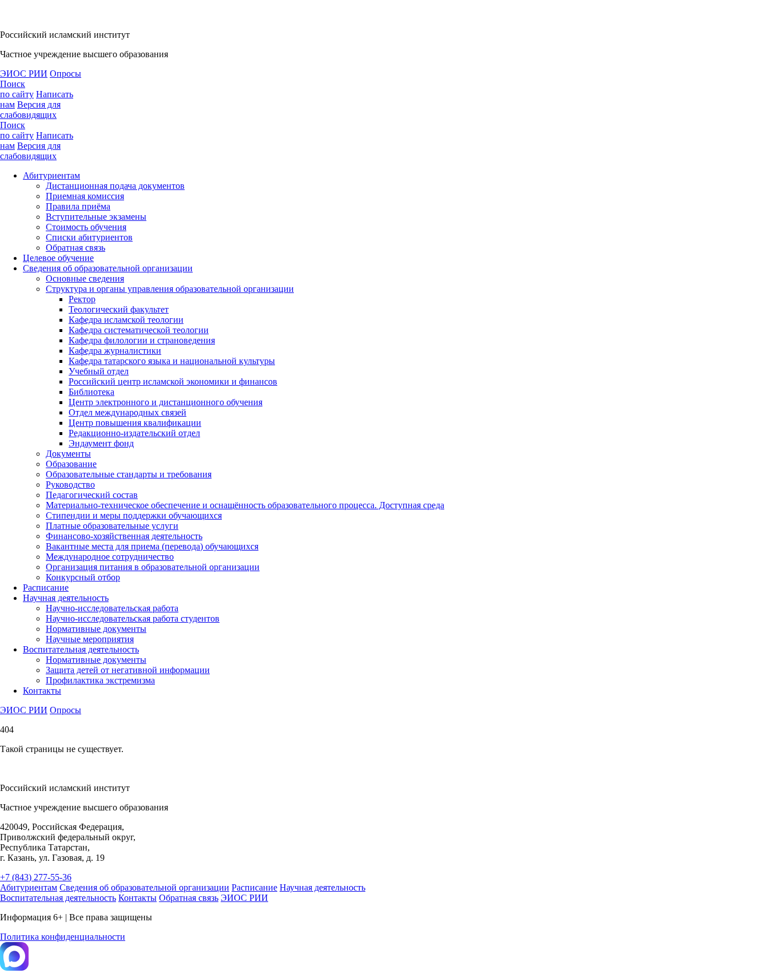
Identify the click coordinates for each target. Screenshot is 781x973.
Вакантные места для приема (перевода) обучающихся (152, 546)
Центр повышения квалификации (135, 423)
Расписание (46, 587)
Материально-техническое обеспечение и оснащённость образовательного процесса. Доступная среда (245, 505)
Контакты (42, 690)
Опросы (65, 73)
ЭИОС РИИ (23, 73)
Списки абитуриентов (89, 237)
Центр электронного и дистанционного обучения (165, 402)
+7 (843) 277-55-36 (35, 877)
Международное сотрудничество (110, 556)
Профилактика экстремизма (100, 680)
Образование (71, 464)
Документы (68, 453)
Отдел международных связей (127, 412)
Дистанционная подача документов (115, 186)
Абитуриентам (51, 175)
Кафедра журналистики (115, 350)
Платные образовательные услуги (112, 526)
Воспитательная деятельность (81, 649)
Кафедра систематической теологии (139, 330)
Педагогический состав (92, 495)
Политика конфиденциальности (62, 937)
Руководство (70, 484)
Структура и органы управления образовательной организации (170, 289)
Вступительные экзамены (96, 217)
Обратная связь (75, 247)
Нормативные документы (96, 629)
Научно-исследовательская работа (112, 608)
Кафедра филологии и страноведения (142, 340)
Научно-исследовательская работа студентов (133, 618)
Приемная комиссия (85, 196)
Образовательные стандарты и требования (129, 474)
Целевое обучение (58, 258)
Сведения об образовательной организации (108, 268)
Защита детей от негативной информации (128, 670)
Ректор (82, 299)
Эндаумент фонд (101, 443)
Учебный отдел (99, 371)
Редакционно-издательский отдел (134, 433)
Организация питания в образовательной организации (153, 567)
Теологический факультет (119, 309)
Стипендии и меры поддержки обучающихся (134, 515)
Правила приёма (78, 206)
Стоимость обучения (86, 227)
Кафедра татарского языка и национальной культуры (172, 361)
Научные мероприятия (90, 639)
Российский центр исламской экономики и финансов (173, 381)
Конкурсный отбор (83, 577)
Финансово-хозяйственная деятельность (124, 536)
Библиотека (91, 392)
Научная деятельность (66, 598)
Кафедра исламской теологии (126, 320)
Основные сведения (85, 278)
